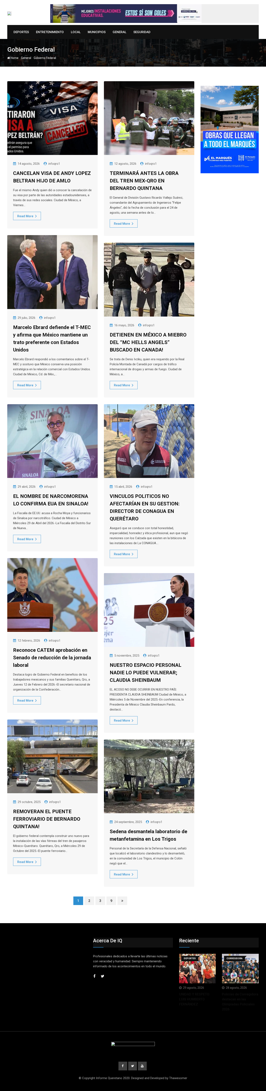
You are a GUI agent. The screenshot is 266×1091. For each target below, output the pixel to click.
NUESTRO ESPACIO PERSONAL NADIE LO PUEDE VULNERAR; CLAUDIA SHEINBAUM (145, 672)
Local (76, 32)
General (119, 32)
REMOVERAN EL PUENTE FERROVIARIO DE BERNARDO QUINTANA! (46, 819)
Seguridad (141, 32)
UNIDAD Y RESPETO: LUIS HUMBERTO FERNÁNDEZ (194, 999)
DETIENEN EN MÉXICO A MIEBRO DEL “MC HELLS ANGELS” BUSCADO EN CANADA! (148, 342)
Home (14, 58)
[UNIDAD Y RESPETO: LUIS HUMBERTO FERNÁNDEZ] (197, 968)
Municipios (97, 32)
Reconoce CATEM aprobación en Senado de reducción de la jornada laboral (52, 657)
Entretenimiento (50, 32)
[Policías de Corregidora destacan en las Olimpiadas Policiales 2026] (240, 968)
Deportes (21, 32)
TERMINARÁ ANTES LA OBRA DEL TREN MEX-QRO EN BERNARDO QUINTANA (144, 180)
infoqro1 (54, 164)
